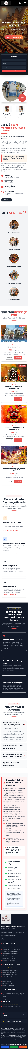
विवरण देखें (9, 357)
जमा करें (14, 71)
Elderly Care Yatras (13, 37)
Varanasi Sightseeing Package (8, 1032)
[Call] (20, 3)
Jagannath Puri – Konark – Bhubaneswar (14, 428)
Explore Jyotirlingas (9, 574)
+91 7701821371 (7, 1001)
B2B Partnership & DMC (8, 983)
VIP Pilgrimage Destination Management (11, 1038)
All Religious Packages (8, 956)
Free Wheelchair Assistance (9, 972)
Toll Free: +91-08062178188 (11, 1004)
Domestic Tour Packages (9, 958)
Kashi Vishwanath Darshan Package (15, 1031)
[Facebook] (2, 939)
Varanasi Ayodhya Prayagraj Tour (11, 949)
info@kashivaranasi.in (9, 999)
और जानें (6, 199)
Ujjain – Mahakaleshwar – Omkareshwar (14, 387)
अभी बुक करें (18, 357)
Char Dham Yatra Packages (10, 953)
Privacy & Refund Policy (8, 985)
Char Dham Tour (14, 347)
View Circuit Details (9, 553)
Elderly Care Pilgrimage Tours (10, 970)
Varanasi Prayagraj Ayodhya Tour (14, 469)
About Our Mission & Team (9, 979)
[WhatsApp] (22, 3)
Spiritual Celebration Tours (9, 977)
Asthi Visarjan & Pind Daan (9, 974)
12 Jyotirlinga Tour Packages (10, 951)
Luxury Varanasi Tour (7, 1036)
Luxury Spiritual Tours (9, 968)
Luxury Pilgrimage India (14, 1037)
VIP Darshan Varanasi (17, 1036)
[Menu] (25, 3)
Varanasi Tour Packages (8, 947)
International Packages (8, 960)
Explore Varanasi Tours (10, 530)
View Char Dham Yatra (10, 594)
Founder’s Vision (6, 981)
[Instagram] (6, 939)
